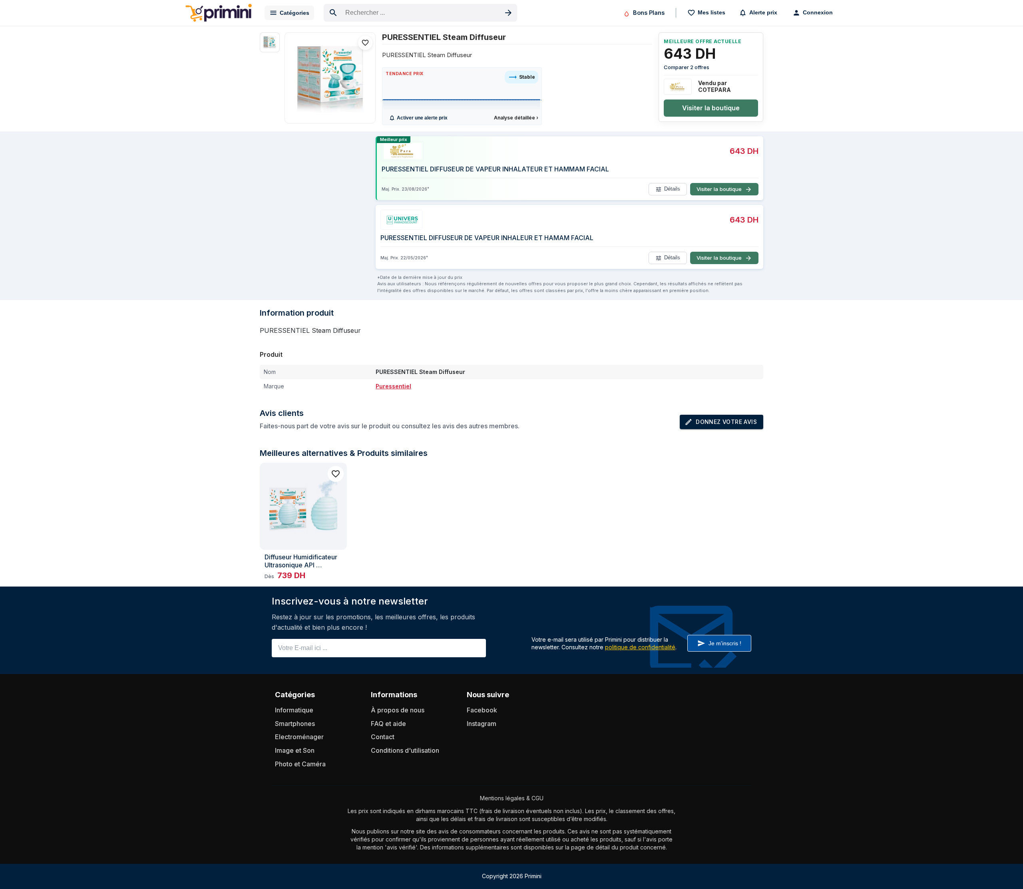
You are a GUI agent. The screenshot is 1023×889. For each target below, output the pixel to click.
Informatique (294, 710)
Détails (672, 189)
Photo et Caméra (300, 764)
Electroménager (299, 737)
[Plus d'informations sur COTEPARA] (677, 86)
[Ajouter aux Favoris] (365, 43)
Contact (382, 737)
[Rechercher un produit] (508, 13)
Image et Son (294, 750)
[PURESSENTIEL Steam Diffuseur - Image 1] (270, 42)
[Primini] (218, 13)
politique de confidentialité (640, 647)
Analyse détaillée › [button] (516, 118)
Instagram (481, 724)
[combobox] (420, 13)
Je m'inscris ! (725, 643)
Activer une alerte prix (422, 118)
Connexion (818, 12)
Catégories (294, 13)
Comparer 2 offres (686, 67)
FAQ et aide (388, 724)
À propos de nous (397, 710)
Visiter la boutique (711, 108)
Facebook (482, 710)
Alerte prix (763, 12)
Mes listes (711, 12)
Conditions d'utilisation (405, 750)
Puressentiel (393, 386)
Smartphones (295, 724)
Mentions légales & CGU (511, 798)
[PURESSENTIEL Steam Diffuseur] (330, 77)
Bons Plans (649, 12)
